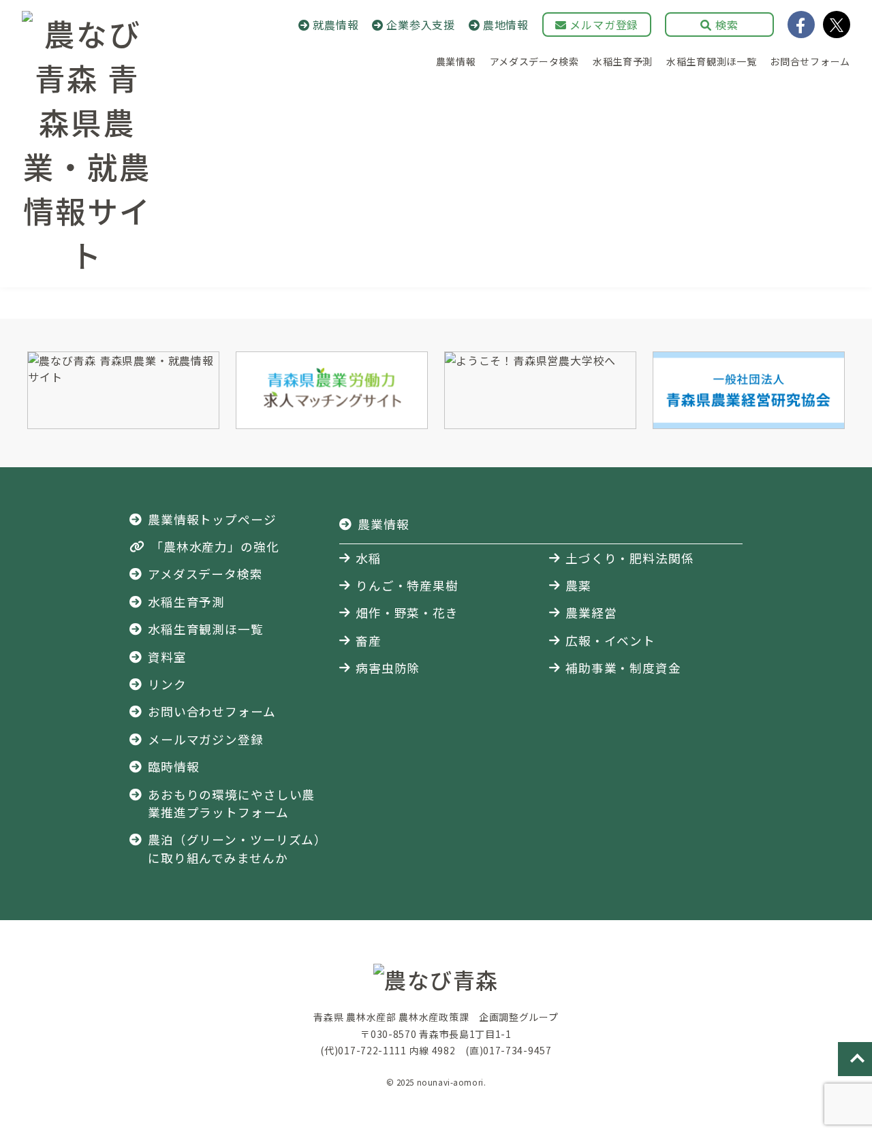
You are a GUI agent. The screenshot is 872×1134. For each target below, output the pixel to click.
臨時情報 (174, 766)
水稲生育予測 (623, 61)
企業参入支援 (420, 24)
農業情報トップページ (212, 519)
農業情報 (456, 61)
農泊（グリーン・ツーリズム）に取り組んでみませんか (234, 848)
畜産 (369, 640)
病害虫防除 (388, 667)
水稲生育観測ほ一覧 (711, 61)
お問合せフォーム (810, 61)
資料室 (167, 656)
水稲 (369, 558)
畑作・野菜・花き (407, 612)
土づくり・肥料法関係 (629, 558)
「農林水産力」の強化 (215, 546)
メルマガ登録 (603, 24)
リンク (167, 684)
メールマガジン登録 (206, 739)
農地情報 (506, 24)
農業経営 (591, 612)
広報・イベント (610, 640)
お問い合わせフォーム (212, 711)
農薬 (578, 585)
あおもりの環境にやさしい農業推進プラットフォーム (231, 803)
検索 (725, 24)
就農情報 (335, 24)
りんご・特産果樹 (407, 585)
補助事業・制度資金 (623, 667)
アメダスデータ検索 (534, 61)
